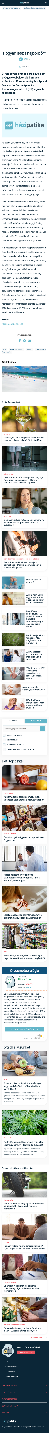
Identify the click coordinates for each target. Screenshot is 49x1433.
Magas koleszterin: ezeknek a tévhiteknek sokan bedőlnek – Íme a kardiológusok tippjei (22, 877)
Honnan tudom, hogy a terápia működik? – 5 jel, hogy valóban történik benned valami (24, 1247)
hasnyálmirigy (10, 834)
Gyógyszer (13, 721)
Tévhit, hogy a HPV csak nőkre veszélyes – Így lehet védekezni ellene (35, 673)
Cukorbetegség (10, 1282)
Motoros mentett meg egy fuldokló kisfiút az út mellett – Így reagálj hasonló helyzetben (24, 1206)
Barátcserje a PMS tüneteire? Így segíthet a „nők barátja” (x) (35, 639)
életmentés (8, 1200)
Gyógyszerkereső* (10, 1399)
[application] (24, 379)
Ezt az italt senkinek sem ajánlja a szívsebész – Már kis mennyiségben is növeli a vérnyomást (22, 565)
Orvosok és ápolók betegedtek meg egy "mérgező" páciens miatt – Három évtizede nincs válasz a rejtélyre (23, 480)
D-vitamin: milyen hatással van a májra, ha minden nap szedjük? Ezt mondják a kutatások (24, 522)
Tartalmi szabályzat (11, 1377)
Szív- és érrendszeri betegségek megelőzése (21, 559)
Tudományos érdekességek (14, 1325)
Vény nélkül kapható (16, 745)
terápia (7, 1243)
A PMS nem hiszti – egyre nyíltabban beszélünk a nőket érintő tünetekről (35, 599)
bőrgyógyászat (16, 349)
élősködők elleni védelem (34, 8)
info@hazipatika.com (38, 1427)
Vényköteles (12, 740)
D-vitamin (7, 516)
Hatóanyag (36, 721)
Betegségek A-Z (8, 1392)
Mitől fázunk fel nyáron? (33, 580)
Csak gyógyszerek (14, 735)
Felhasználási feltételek (11, 1367)
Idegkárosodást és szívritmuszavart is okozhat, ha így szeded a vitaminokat (23, 916)
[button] (24, 1385)
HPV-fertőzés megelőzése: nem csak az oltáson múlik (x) (35, 704)
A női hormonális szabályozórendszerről (33, 688)
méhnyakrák (8, 474)
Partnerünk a (28, 1038)
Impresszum (11, 1362)
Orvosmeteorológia (11, 8)
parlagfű (7, 1138)
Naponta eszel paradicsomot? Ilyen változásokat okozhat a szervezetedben (24, 798)
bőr (4, 349)
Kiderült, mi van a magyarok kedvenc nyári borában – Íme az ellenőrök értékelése (24, 438)
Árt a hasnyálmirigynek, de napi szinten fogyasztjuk (24, 839)
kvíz (5, 1079)
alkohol (7, 434)
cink (5, 952)
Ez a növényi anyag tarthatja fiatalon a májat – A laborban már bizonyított (22, 1329)
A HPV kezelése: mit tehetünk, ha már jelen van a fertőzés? (34, 655)
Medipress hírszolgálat (12, 324)
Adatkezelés (11, 1372)
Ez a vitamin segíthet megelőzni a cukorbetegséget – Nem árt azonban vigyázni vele (22, 1288)
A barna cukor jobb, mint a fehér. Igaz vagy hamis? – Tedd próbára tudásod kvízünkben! (22, 1086)
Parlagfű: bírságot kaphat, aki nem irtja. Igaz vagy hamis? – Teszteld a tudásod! (23, 1143)
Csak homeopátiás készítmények (20, 749)
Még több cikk (36, 1337)
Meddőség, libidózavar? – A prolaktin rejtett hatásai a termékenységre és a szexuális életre (34, 619)
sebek (29, 349)
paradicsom (9, 793)
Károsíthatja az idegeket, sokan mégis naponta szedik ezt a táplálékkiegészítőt (24, 957)
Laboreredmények (10, 1385)
